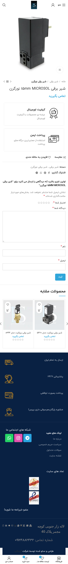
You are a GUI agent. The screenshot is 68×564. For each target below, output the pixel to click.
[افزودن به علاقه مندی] (39, 305)
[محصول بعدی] (4, 81)
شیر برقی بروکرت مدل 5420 (49, 332)
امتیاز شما (59, 202)
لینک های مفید (53, 433)
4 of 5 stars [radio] (41, 203)
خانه (63, 81)
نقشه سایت (55, 455)
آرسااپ (18, 551)
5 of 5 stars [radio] (39, 203)
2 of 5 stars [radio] (46, 203)
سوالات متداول (54, 450)
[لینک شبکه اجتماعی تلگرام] (37, 173)
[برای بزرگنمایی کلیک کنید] (59, 69)
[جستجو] (4, 5)
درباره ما (57, 438)
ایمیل (62, 260)
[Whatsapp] (9, 438)
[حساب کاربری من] (53, 5)
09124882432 (24, 540)
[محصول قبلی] (10, 81)
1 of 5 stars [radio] (49, 203)
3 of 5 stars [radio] (44, 203)
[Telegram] (27, 438)
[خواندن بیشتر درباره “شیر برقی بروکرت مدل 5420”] (39, 310)
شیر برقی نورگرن (38, 81)
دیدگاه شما (59, 208)
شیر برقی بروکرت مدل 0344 (18, 332)
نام (63, 246)
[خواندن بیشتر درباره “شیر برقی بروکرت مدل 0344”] (8, 310)
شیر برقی (53, 81)
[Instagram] (18, 438)
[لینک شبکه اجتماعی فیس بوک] (49, 173)
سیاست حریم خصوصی (50, 444)
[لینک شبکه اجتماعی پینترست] (45, 173)
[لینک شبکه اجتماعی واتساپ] (41, 173)
